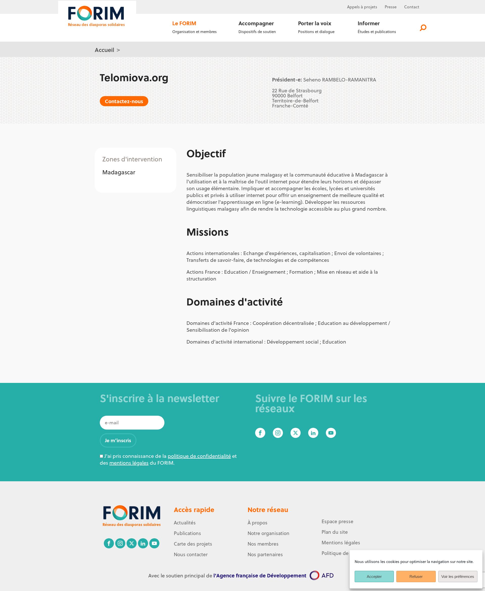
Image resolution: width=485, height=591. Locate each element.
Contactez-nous (124, 101)
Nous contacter (191, 554)
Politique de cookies (344, 553)
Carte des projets (193, 544)
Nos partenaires (265, 554)
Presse (391, 7)
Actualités (185, 522)
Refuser (416, 576)
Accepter (374, 576)
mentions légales (129, 462)
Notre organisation (268, 533)
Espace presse (337, 521)
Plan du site (335, 532)
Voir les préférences (457, 576)
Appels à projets (362, 7)
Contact (411, 7)
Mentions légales (341, 542)
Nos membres (263, 544)
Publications (187, 533)
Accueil (104, 49)
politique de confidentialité (199, 456)
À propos (258, 522)
